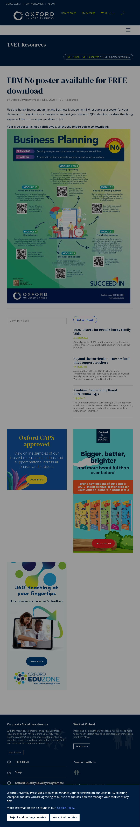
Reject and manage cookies (28, 817)
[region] (70, 806)
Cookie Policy (65, 808)
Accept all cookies (65, 817)
